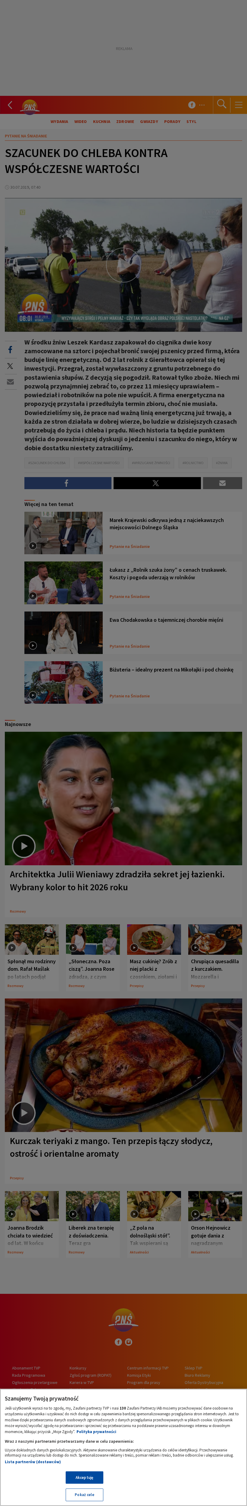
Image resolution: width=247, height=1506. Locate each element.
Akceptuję (84, 1477)
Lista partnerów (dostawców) (33, 1461)
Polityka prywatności (96, 1431)
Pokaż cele (84, 1494)
